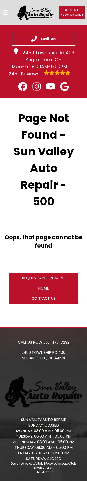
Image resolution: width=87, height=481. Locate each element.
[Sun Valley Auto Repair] (35, 13)
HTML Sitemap (43, 472)
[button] (22, 86)
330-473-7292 (56, 342)
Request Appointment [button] (43, 278)
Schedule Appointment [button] (72, 12)
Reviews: (25, 73)
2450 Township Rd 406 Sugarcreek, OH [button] (48, 56)
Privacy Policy (43, 468)
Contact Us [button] (43, 298)
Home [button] (43, 288)
